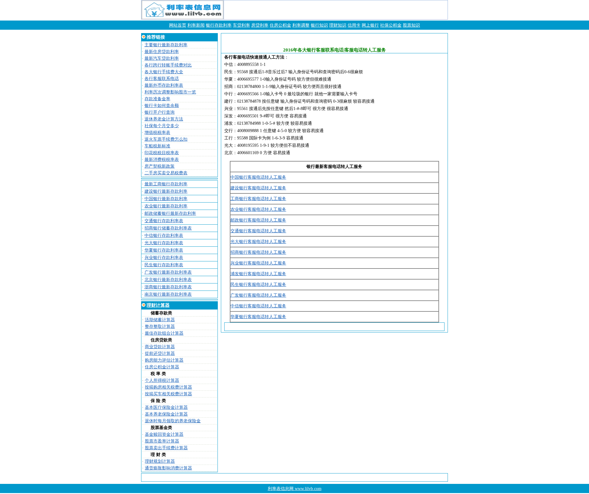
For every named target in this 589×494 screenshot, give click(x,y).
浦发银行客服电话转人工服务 (258, 274)
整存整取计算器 (160, 326)
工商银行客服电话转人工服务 (258, 198)
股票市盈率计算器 (162, 441)
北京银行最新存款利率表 (168, 279)
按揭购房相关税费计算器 (168, 387)
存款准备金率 (157, 99)
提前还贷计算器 (160, 353)
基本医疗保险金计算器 (166, 407)
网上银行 (370, 25)
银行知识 (319, 25)
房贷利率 (259, 25)
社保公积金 (391, 25)
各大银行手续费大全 (163, 72)
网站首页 (177, 25)
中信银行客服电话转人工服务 (258, 306)
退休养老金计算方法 (163, 119)
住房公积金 (280, 25)
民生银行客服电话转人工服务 (258, 284)
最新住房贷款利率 (161, 51)
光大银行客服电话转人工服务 (258, 241)
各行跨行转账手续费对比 (168, 65)
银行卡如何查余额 (161, 105)
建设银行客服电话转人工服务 (258, 188)
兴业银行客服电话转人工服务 (258, 263)
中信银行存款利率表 (163, 235)
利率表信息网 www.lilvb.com (294, 488)
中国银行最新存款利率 (165, 198)
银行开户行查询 (159, 112)
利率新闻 (196, 25)
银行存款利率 (219, 25)
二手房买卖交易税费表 (165, 173)
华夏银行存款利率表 (163, 250)
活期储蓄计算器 (160, 319)
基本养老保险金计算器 (166, 414)
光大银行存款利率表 (163, 243)
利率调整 (301, 25)
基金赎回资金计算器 (164, 434)
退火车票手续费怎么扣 (165, 139)
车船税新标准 (157, 146)
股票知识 (411, 25)
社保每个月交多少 (161, 126)
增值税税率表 (157, 132)
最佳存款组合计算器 (164, 333)
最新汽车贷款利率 (161, 58)
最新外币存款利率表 (163, 85)
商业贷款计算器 (160, 346)
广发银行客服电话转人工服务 (258, 295)
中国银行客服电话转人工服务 (258, 177)
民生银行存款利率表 (163, 265)
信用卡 (354, 25)
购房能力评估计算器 (164, 360)
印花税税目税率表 (161, 152)
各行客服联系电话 (161, 78)
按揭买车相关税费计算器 (168, 394)
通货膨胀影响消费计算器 (168, 468)
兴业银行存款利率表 (163, 257)
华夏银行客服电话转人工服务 (258, 316)
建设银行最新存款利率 (165, 191)
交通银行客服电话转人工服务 (258, 231)
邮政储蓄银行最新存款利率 (170, 213)
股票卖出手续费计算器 (166, 448)
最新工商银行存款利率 (165, 184)
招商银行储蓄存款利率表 (168, 228)
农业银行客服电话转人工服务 (258, 209)
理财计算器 (158, 305)
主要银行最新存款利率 (165, 45)
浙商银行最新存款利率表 (168, 287)
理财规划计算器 (160, 461)
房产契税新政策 (159, 166)
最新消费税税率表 (161, 159)
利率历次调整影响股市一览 (170, 92)
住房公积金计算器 (162, 367)
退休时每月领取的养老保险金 (173, 421)
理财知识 (337, 25)
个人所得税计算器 (162, 380)
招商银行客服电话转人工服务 (258, 252)
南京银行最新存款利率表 (168, 294)
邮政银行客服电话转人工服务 (258, 220)
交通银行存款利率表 (163, 220)
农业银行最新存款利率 (165, 206)
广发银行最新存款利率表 (168, 272)
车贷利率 (241, 25)
